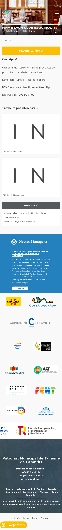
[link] (24, 7)
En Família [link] (38, 489)
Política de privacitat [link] (28, 501)
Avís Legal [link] (8, 501)
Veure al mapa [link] (31, 50)
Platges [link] (44, 492)
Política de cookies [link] (36, 504)
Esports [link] (52, 489)
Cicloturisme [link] (12, 492)
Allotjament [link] (23, 489)
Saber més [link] (20, 288)
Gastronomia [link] (29, 492)
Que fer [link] (10, 489)
